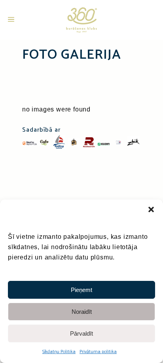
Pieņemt (81, 289)
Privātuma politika (98, 351)
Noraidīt (82, 311)
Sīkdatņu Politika (59, 351)
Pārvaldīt (81, 333)
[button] (151, 209)
